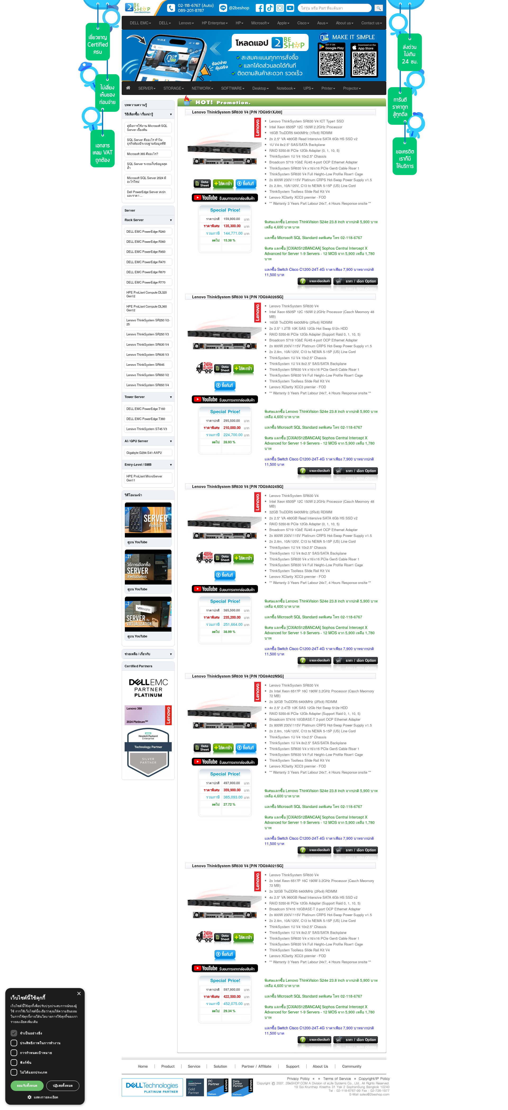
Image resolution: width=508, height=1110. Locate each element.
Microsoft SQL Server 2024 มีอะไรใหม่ (146, 180)
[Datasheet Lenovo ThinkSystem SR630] (202, 184)
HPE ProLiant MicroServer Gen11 (144, 478)
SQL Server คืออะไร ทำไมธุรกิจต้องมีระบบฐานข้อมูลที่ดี (146, 141)
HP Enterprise (213, 22)
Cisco (302, 22)
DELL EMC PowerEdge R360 (145, 241)
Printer (327, 88)
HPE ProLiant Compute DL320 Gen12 (146, 294)
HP (238, 22)
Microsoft (259, 22)
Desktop (259, 88)
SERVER (145, 88)
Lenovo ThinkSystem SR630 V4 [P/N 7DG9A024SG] (237, 486)
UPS (307, 88)
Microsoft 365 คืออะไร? (142, 154)
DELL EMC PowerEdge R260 (145, 231)
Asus (321, 22)
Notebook (285, 88)
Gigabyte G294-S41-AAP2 (144, 452)
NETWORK (201, 88)
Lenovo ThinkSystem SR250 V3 (147, 334)
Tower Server (135, 396)
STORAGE (172, 88)
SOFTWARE (231, 88)
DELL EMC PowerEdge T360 (145, 419)
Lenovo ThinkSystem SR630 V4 (147, 344)
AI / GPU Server (136, 440)
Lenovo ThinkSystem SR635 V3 (147, 354)
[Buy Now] (246, 184)
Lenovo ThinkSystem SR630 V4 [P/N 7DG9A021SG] (237, 865)
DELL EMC (139, 22)
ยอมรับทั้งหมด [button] (27, 1085)
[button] (45, 1096)
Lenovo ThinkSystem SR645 (145, 364)
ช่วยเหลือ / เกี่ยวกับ (137, 653)
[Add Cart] (223, 184)
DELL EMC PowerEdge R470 (145, 262)
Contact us (370, 22)
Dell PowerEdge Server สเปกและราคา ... (146, 194)
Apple (282, 22)
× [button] (79, 994)
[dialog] (45, 1046)
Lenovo (185, 22)
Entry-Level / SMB (138, 464)
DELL (163, 22)
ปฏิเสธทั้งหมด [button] (63, 1085)
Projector (350, 88)
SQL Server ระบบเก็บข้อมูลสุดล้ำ (147, 166)
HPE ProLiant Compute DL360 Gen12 (146, 308)
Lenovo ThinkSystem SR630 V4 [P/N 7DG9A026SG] (237, 296)
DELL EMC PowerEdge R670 (145, 272)
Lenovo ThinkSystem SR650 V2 (147, 375)
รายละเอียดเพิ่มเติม (24, 1022)
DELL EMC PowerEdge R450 (145, 251)
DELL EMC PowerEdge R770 (145, 282)
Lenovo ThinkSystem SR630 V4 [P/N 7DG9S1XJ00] (237, 111)
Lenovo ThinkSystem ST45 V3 (146, 429)
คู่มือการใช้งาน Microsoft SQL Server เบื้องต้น (147, 127)
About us (343, 22)
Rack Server (134, 219)
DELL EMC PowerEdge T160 (145, 408)
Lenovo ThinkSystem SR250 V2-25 (148, 322)
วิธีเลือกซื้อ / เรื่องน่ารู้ (139, 114)
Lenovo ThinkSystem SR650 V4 (147, 385)
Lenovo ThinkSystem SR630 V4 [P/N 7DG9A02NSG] (238, 676)
